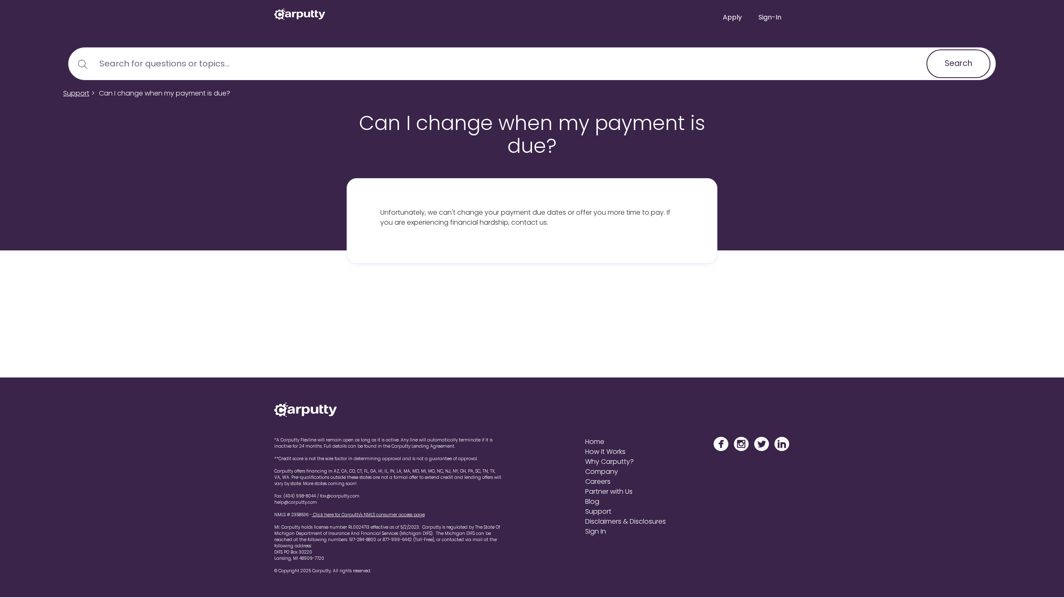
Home (594, 441)
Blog (592, 501)
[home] (299, 12)
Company (601, 471)
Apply (732, 17)
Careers (598, 481)
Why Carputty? (609, 461)
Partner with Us (609, 491)
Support (76, 93)
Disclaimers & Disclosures (625, 521)
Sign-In (770, 17)
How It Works (605, 451)
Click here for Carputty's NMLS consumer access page (368, 515)
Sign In (595, 531)
